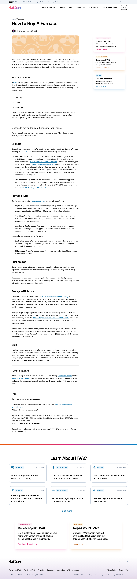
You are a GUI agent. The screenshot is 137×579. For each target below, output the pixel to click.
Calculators (93, 7)
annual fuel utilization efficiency (44, 164)
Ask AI (123, 7)
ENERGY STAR (26, 152)
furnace (16, 82)
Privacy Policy (111, 570)
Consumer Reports (65, 376)
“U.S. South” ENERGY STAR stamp (43, 162)
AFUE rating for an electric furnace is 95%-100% (51, 318)
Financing (81, 7)
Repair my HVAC (66, 7)
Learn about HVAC (110, 7)
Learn (14, 19)
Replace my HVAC (49, 7)
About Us (75, 570)
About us (122, 2)
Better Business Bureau (20, 378)
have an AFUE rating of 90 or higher (32, 187)
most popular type (38, 201)
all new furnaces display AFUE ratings (55, 297)
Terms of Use (123, 570)
